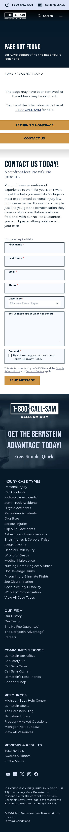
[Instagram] (29, 774)
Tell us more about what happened (31, 313)
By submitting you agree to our (34, 357)
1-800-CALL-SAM (28, 110)
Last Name (16, 258)
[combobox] (35, 303)
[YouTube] (8, 774)
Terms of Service (35, 371)
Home (9, 73)
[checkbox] (10, 355)
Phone (13, 285)
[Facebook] (36, 774)
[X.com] (22, 774)
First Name (16, 244)
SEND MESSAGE (55, 5)
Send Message (22, 380)
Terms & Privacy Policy (27, 358)
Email (13, 271)
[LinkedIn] (15, 774)
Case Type (16, 298)
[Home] (15, 16)
